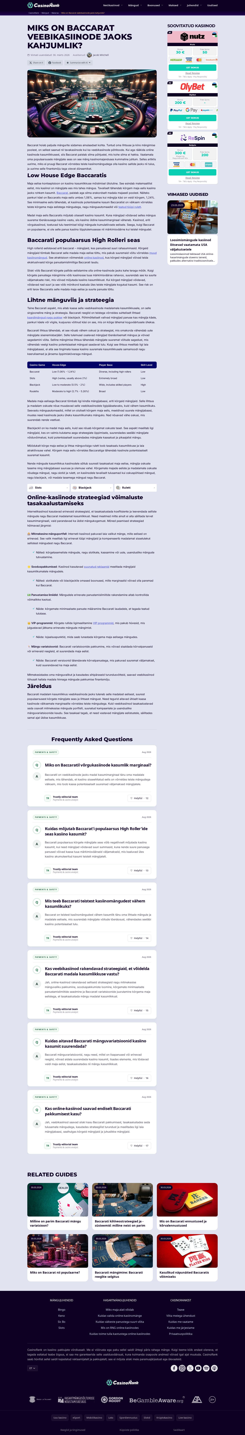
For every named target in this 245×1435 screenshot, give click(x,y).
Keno (61, 1316)
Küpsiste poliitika (129, 1429)
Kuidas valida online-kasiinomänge (120, 1316)
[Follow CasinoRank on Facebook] (174, 1368)
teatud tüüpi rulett (129, 207)
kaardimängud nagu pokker (45, 317)
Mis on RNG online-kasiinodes (120, 1328)
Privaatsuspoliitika (180, 1334)
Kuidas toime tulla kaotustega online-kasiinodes (119, 1334)
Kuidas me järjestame (180, 1328)
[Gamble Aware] (157, 1399)
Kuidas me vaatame (180, 1322)
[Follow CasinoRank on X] (190, 1368)
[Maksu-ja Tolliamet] (40, 1399)
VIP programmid (103, 623)
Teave (180, 1310)
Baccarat (62, 192)
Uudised (212, 5)
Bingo (61, 1310)
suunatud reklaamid (96, 566)
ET (30, 1368)
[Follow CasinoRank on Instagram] (182, 1368)
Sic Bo (61, 1322)
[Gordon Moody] (112, 1399)
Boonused (153, 5)
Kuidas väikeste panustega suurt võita (120, 1322)
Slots (61, 1328)
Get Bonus (192, 67)
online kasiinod (94, 257)
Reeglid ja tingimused (72, 1429)
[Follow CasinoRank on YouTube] (198, 1368)
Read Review (193, 73)
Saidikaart (179, 1429)
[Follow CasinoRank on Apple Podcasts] (214, 1368)
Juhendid (193, 5)
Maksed (173, 5)
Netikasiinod (111, 5)
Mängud (133, 5)
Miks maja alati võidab (120, 1310)
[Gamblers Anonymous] (197, 1399)
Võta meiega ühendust (180, 1316)
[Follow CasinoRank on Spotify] (206, 1368)
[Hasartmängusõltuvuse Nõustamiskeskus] (76, 1399)
